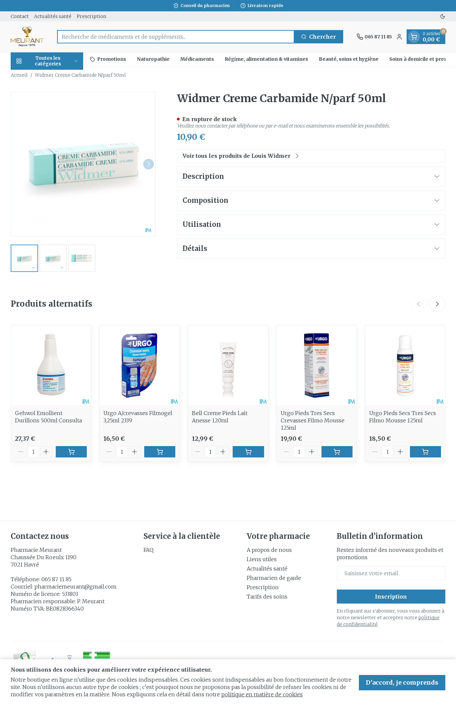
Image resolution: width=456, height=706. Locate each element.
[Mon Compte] (399, 36)
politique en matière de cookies (262, 694)
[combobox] (175, 36)
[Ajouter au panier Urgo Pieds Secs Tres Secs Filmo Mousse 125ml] (425, 451)
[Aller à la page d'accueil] (27, 37)
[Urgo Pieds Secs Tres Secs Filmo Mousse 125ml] (405, 365)
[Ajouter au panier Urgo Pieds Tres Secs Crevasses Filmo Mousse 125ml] (337, 451)
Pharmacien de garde (274, 578)
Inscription (391, 596)
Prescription (91, 16)
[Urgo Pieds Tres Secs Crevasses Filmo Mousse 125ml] (317, 365)
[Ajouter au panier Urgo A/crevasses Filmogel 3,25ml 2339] (159, 451)
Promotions (111, 59)
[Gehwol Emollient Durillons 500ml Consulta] (51, 365)
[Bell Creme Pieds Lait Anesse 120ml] (228, 365)
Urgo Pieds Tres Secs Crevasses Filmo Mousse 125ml (313, 420)
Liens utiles (262, 559)
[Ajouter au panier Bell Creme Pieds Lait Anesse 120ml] (248, 451)
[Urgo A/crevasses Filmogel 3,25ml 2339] (139, 365)
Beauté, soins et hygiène (349, 59)
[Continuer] (148, 164)
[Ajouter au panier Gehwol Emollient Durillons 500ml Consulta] (71, 451)
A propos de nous (269, 550)
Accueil (19, 75)
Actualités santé (52, 16)
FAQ (149, 550)
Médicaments (197, 59)
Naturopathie (153, 59)
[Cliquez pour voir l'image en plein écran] (83, 164)
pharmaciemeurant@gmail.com (75, 586)
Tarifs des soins (267, 596)
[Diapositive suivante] (437, 304)
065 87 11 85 (56, 579)
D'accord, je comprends (402, 682)
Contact (20, 16)
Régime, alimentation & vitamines (266, 59)
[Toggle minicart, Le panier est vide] (414, 37)
